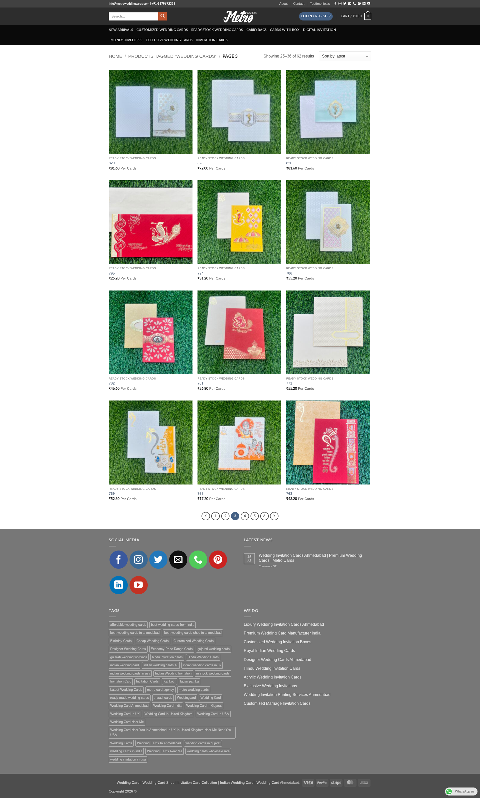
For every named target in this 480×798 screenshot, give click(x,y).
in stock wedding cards (213, 673)
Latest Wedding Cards (126, 690)
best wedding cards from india (172, 624)
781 (201, 383)
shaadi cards (163, 698)
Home (115, 56)
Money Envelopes (126, 40)
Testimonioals (320, 4)
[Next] (274, 516)
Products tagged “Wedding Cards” (172, 56)
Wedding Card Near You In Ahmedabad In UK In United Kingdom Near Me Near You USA (170, 732)
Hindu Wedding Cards (203, 657)
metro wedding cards (194, 690)
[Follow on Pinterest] (359, 4)
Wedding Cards (121, 743)
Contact (298, 4)
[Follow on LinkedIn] (364, 4)
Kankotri (170, 681)
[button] (316, 16)
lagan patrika (189, 681)
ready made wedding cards (129, 698)
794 (201, 273)
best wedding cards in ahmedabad (135, 632)
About (283, 4)
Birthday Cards (121, 641)
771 (289, 383)
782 (112, 383)
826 (289, 163)
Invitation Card (120, 681)
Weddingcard (186, 698)
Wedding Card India (167, 706)
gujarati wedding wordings (128, 657)
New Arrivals (121, 30)
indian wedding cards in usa (130, 673)
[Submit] (162, 16)
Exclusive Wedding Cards (169, 40)
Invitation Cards (212, 40)
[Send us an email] (349, 4)
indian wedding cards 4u (161, 665)
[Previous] (206, 516)
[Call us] (354, 4)
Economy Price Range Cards (172, 649)
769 (112, 494)
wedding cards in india (126, 751)
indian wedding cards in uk (202, 665)
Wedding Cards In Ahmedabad (159, 743)
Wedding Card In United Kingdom (168, 714)
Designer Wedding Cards (128, 649)
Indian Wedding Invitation (173, 673)
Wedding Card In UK (125, 714)
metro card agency (160, 690)
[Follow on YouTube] (368, 4)
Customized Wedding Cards (162, 30)
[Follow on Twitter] (344, 4)
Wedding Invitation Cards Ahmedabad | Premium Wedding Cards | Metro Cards (310, 557)
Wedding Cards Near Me (164, 751)
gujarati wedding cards (214, 649)
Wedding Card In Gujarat (204, 706)
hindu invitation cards (167, 657)
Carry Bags (256, 30)
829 (112, 163)
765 (201, 494)
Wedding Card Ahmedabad (129, 706)
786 (289, 273)
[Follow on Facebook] (335, 4)
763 (289, 494)
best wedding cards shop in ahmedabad (193, 632)
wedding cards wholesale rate (208, 751)
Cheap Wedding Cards (152, 641)
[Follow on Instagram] (340, 4)
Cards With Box (285, 30)
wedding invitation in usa (128, 759)
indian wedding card (124, 665)
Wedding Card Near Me (127, 722)
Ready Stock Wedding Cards (217, 30)
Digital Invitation (319, 30)
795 (112, 273)
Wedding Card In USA (213, 714)
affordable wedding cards (128, 624)
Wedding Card (210, 698)
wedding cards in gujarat (203, 743)
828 (201, 163)
